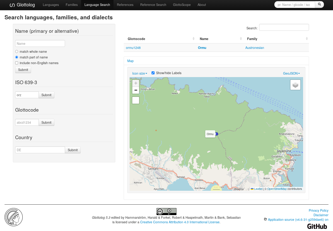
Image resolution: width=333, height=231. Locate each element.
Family (252, 38)
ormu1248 (133, 47)
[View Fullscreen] (135, 100)
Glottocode (136, 38)
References (125, 4)
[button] (216, 134)
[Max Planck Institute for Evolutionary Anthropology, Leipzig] (14, 216)
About (202, 4)
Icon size (138, 73)
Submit (23, 69)
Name (204, 38)
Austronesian (254, 47)
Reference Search (153, 4)
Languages (51, 4)
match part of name (34, 57)
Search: (252, 28)
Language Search (97, 4)
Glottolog (25, 4)
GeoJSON (290, 73)
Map (130, 60)
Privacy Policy (318, 210)
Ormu (202, 47)
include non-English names (39, 62)
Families (72, 4)
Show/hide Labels (168, 72)
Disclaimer (321, 215)
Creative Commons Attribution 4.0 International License (180, 222)
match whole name (33, 51)
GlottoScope (182, 4)
